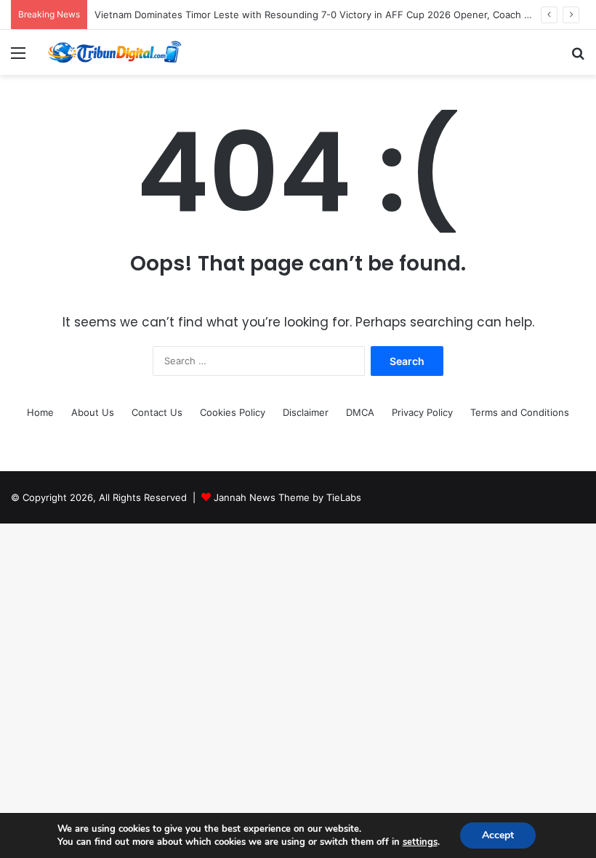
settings (420, 842)
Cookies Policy (232, 412)
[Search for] (578, 57)
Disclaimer (306, 412)
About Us (92, 412)
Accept (498, 835)
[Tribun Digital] (116, 52)
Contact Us (157, 412)
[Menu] (18, 57)
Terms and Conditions (519, 412)
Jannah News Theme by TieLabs (287, 497)
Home (40, 412)
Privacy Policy (422, 412)
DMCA (360, 412)
